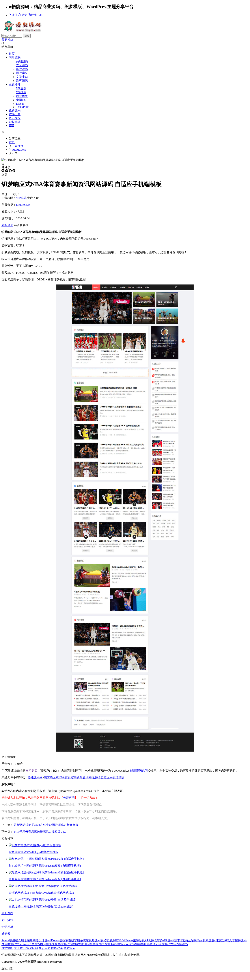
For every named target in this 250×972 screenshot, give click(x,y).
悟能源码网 (35, 777)
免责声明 (69, 797)
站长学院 (14, 122)
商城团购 (22, 61)
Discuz (20, 103)
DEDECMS (19, 149)
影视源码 (22, 69)
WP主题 (21, 88)
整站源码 (69, 948)
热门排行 (7, 920)
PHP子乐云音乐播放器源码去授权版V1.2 (40, 831)
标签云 (5, 933)
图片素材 (22, 73)
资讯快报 (14, 118)
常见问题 (32, 948)
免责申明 (45, 948)
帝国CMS (22, 99)
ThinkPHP (22, 106)
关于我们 (20, 948)
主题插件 (14, 84)
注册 (15, 15)
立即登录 (7, 225)
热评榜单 (7, 926)
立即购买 (31, 770)
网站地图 (7, 948)
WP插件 (21, 92)
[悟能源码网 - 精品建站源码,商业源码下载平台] (22, 31)
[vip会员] (11, 125)
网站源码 (14, 57)
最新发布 (7, 913)
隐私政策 (57, 948)
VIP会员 (21, 198)
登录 (24, 15)
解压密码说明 (139, 770)
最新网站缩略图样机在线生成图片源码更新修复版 (46, 824)
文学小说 (22, 76)
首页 (12, 53)
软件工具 (14, 114)
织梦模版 (22, 96)
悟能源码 (30, 961)
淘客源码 (22, 80)
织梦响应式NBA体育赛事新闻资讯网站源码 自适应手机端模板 (84, 777)
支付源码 (22, 65)
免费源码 (14, 110)
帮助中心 (36, 15)
